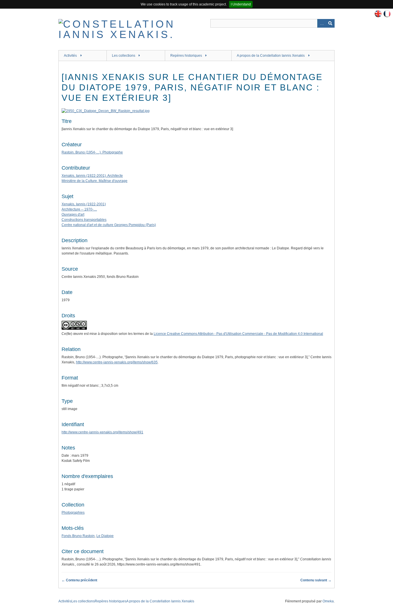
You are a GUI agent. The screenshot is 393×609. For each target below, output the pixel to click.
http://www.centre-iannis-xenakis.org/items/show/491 (102, 432)
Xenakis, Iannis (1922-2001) (84, 204)
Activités (70, 56)
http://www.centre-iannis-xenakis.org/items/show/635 (117, 362)
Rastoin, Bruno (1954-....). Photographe (92, 152)
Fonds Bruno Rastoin (78, 536)
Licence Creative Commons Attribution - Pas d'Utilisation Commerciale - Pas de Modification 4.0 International (238, 334)
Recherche (330, 23)
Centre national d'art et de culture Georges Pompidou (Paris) (109, 225)
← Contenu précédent (79, 580)
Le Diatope (105, 536)
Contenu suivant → (315, 580)
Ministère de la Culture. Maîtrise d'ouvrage (94, 181)
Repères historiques (186, 56)
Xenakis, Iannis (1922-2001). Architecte (92, 176)
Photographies (73, 513)
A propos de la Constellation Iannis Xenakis (271, 56)
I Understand (241, 4)
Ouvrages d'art (73, 215)
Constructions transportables (84, 220)
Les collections (123, 56)
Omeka (328, 601)
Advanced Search (321, 23)
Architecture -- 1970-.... (79, 209)
